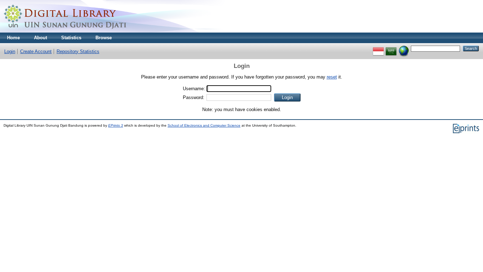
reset (332, 77)
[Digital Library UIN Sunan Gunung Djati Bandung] (65, 31)
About (40, 37)
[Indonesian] (378, 48)
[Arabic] (391, 48)
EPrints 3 (115, 125)
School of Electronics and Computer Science (204, 125)
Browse (103, 37)
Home (13, 37)
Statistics (71, 37)
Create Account (36, 51)
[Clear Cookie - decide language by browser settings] (403, 48)
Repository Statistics (78, 51)
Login (9, 51)
